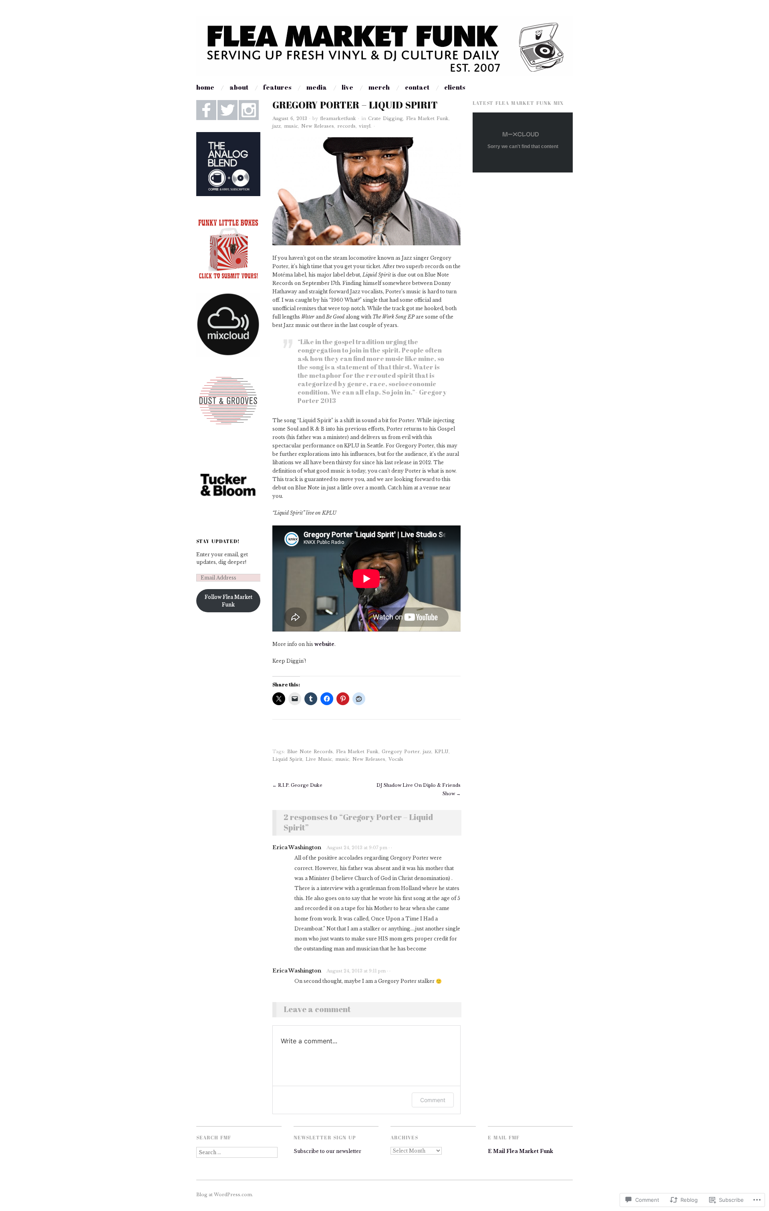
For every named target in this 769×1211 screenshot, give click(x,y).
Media (316, 87)
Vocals (396, 759)
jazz (276, 126)
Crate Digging (385, 118)
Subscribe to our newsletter (327, 1151)
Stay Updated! (218, 541)
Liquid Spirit (287, 759)
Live (347, 87)
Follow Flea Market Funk (228, 601)
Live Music (319, 759)
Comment (432, 1100)
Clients (454, 87)
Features (277, 87)
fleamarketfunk (338, 118)
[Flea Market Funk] (384, 49)
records (346, 126)
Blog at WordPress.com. (224, 1194)
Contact (417, 87)
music (291, 126)
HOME (205, 87)
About (238, 87)
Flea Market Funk (427, 118)
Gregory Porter (401, 751)
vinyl (364, 126)
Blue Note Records (310, 751)
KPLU (442, 751)
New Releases (317, 126)
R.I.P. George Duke (297, 785)
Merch (379, 87)
